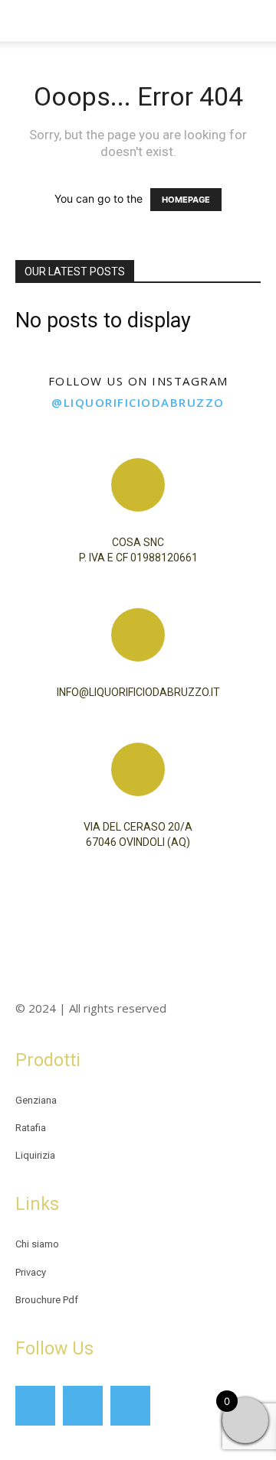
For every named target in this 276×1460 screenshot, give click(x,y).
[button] (254, 20)
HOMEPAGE (186, 199)
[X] (130, 1406)
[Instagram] (83, 1406)
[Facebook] (35, 1406)
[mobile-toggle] (26, 20)
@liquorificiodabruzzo (138, 402)
